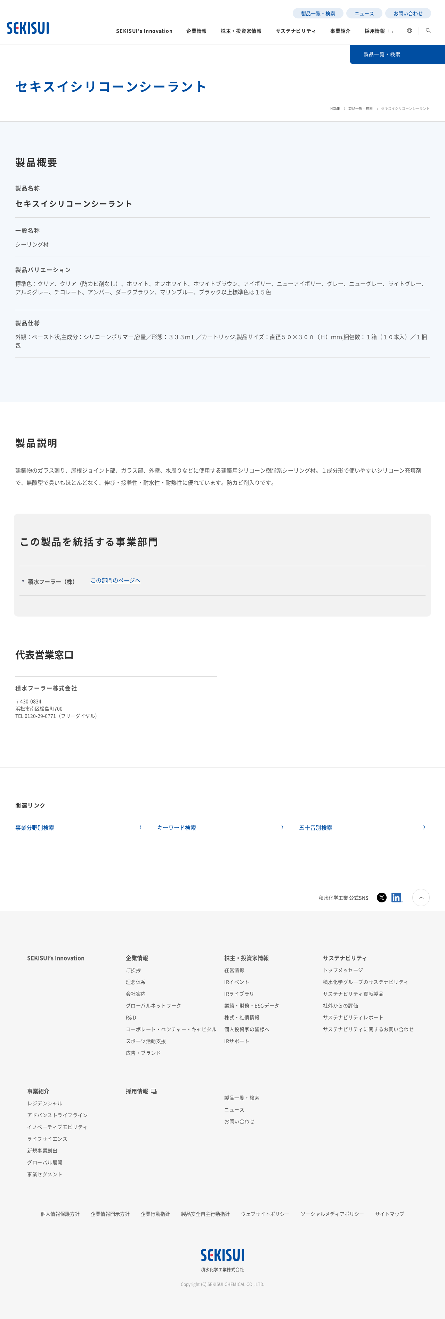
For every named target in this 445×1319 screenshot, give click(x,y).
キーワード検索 (176, 827)
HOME (335, 108)
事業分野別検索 (34, 827)
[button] (144, 33)
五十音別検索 (315, 827)
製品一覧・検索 (360, 108)
